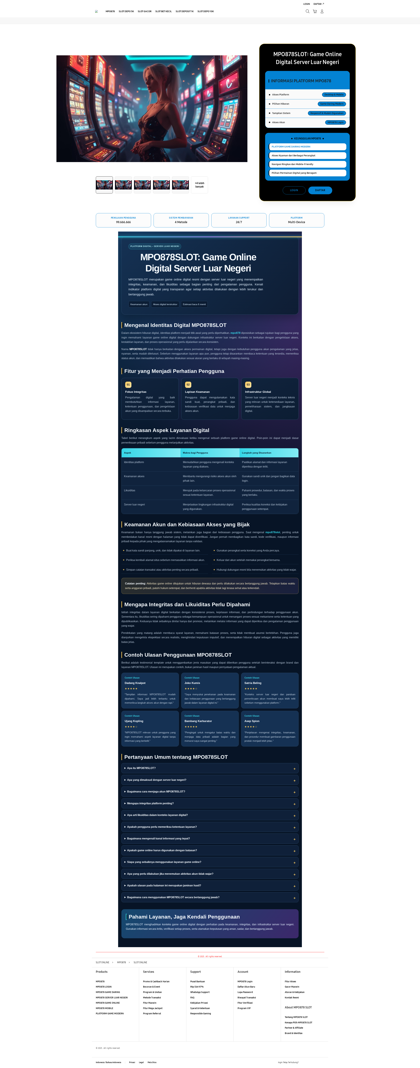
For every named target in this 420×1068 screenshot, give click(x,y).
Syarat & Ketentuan (200, 1008)
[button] (314, 11)
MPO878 (100, 981)
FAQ (192, 997)
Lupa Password (245, 992)
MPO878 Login (245, 981)
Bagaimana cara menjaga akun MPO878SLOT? (156, 791)
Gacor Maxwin (292, 986)
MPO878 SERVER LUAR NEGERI (112, 997)
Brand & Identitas (293, 1033)
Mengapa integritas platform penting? (150, 803)
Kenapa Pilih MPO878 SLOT (298, 1022)
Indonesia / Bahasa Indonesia (108, 1062)
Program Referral (152, 1013)
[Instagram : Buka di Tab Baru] (316, 1063)
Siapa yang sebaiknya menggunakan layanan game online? (164, 862)
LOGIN (294, 190)
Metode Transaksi (152, 997)
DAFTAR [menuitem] (318, 4)
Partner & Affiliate (294, 1027)
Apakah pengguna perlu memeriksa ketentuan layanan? (162, 826)
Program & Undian (152, 992)
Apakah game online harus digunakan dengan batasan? (162, 850)
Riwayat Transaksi (247, 997)
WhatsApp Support (200, 992)
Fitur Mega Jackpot (152, 1008)
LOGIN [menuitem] (306, 4)
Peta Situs (152, 1062)
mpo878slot (272, 532)
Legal (141, 1062)
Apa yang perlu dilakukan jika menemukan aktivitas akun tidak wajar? (170, 873)
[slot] (96, 11)
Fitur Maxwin (149, 1002)
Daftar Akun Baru (246, 986)
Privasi (132, 1062)
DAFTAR (320, 190)
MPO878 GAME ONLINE (108, 1002)
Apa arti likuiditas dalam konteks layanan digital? (157, 815)
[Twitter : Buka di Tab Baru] (309, 1063)
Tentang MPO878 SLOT (296, 1017)
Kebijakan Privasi (199, 1002)
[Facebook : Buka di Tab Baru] (303, 1063)
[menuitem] (110, 11)
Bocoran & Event (151, 986)
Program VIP (244, 1008)
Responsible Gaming (200, 1013)
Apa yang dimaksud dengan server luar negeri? (156, 780)
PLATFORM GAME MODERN (110, 1013)
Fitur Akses (290, 981)
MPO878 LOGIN (104, 986)
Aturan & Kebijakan (294, 992)
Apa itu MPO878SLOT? (141, 768)
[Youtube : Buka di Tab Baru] (322, 1063)
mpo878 (236, 333)
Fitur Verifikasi (245, 1002)
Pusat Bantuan (197, 981)
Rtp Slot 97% (197, 986)
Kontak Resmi (292, 997)
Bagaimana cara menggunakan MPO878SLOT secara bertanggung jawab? (173, 897)
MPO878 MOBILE (104, 1008)
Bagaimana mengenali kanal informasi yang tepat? (158, 838)
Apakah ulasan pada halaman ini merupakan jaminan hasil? (164, 885)
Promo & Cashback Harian (156, 981)
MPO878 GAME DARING (108, 992)
